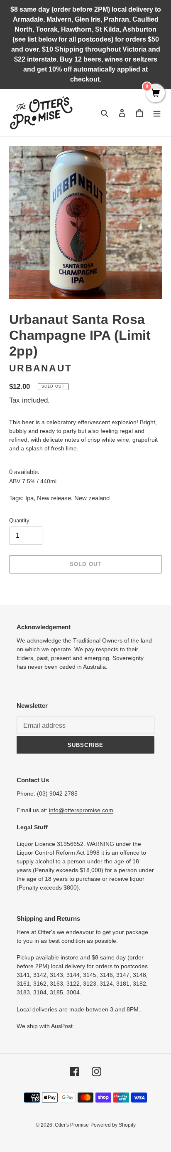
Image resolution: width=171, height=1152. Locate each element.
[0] (155, 93)
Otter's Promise (72, 1125)
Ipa (29, 498)
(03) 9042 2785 (57, 793)
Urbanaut (40, 368)
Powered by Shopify (113, 1125)
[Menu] (157, 113)
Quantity (19, 520)
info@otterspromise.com (81, 810)
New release (54, 498)
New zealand (92, 498)
